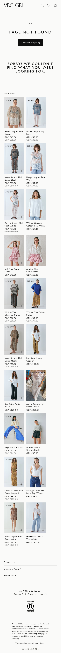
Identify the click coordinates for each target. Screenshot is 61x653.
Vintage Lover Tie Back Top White (35, 491)
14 (12, 124)
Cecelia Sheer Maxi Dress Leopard (14, 491)
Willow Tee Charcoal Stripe (12, 313)
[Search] (42, 5)
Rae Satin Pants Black (12, 405)
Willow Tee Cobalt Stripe (35, 313)
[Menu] (35, 5)
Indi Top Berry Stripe (12, 270)
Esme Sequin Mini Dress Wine (13, 537)
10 (12, 121)
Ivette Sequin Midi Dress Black (13, 178)
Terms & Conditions (24, 643)
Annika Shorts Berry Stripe (33, 270)
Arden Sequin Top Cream (14, 132)
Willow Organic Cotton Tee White (35, 224)
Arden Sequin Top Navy (35, 132)
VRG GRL (34, 649)
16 (38, 170)
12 (16, 121)
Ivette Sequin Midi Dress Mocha (13, 359)
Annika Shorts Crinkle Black (33, 448)
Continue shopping (30, 42)
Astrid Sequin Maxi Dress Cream (35, 405)
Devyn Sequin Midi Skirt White (14, 224)
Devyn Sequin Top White (35, 178)
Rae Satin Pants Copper (34, 359)
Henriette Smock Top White (34, 537)
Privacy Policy (39, 643)
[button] (55, 5)
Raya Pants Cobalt (14, 447)
